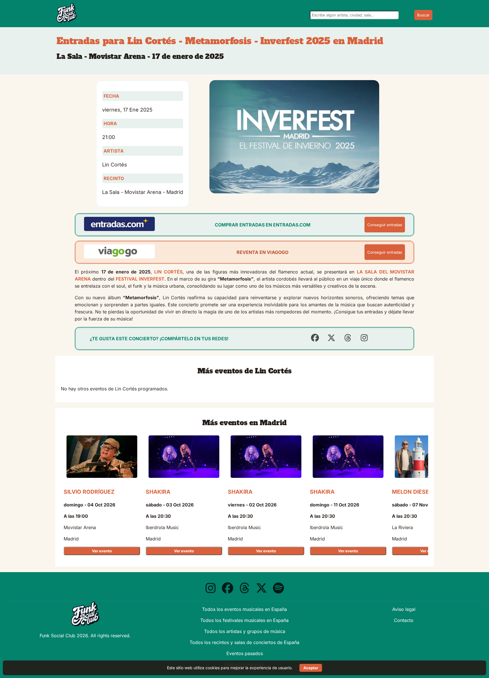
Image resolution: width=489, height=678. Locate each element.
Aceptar (310, 668)
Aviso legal (403, 609)
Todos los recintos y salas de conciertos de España (244, 642)
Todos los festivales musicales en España (244, 620)
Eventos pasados (244, 653)
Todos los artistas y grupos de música (244, 631)
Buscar (423, 15)
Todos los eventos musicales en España (244, 609)
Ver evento (102, 551)
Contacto (403, 620)
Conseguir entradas (384, 225)
